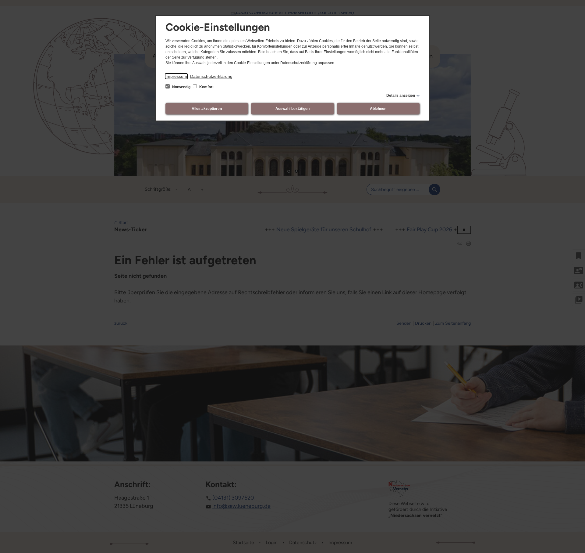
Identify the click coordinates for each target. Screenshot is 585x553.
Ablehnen (378, 109)
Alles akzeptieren (207, 109)
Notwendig (181, 87)
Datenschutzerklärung (211, 76)
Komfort (206, 87)
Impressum (176, 76)
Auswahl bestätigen (292, 109)
